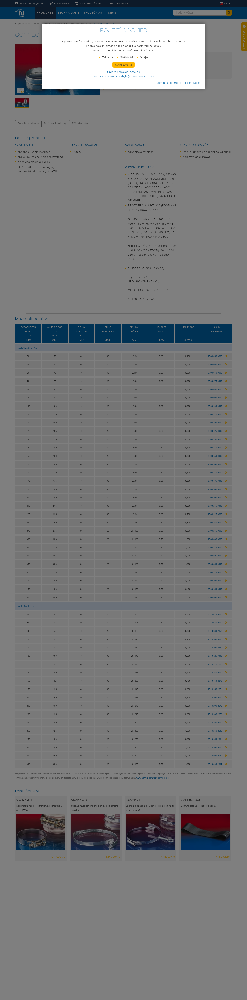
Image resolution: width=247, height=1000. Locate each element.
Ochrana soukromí (169, 82)
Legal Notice (193, 82)
